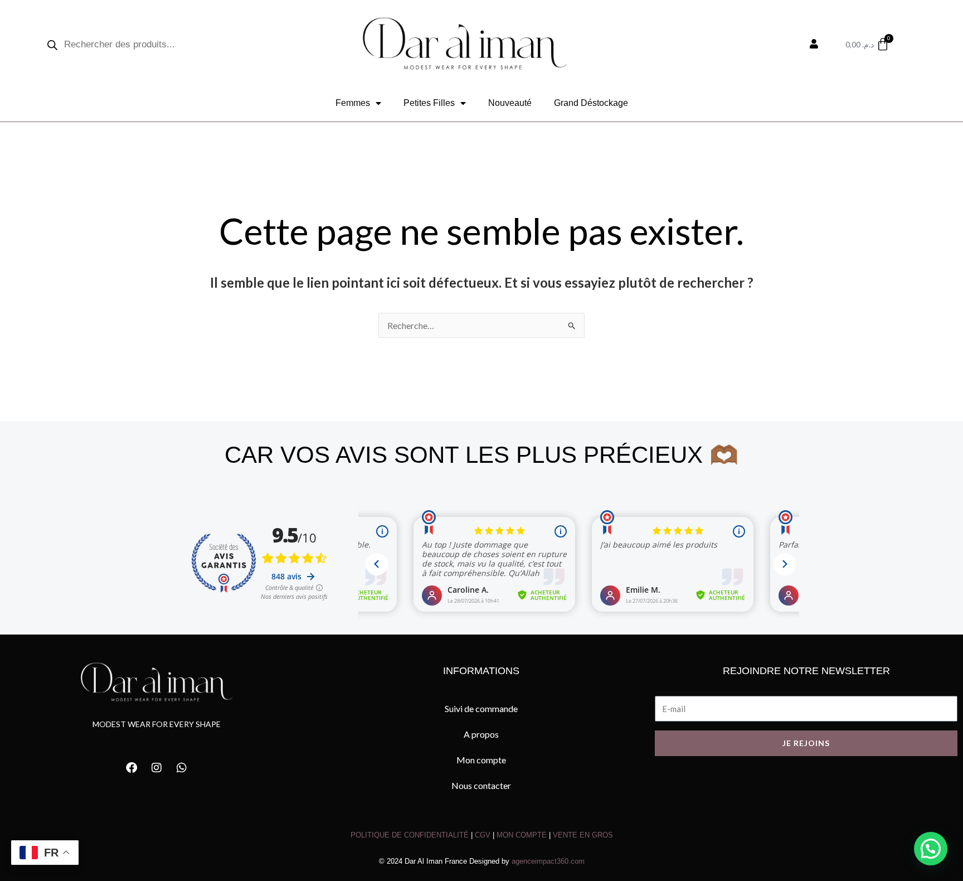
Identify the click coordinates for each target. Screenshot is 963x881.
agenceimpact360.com (548, 861)
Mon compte (481, 759)
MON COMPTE (522, 835)
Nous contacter (481, 785)
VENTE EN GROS (583, 835)
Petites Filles (429, 103)
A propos (481, 734)
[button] (930, 848)
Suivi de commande (481, 708)
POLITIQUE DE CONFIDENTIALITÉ (410, 835)
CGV (482, 835)
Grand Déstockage (591, 103)
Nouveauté (510, 103)
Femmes (352, 103)
